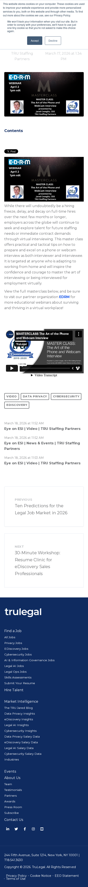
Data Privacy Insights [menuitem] (19, 713)
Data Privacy (35, 396)
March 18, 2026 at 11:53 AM (24, 458)
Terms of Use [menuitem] (16, 878)
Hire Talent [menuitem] (13, 690)
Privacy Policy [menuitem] (16, 875)
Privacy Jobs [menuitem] (13, 643)
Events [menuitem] (10, 771)
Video (11, 396)
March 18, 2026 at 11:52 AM (24, 423)
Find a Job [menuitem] (13, 631)
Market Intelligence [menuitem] (21, 701)
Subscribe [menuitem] (11, 813)
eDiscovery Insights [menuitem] (18, 719)
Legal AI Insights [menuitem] (16, 725)
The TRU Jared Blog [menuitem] (18, 707)
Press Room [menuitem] (13, 807)
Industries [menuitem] (11, 759)
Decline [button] (52, 40)
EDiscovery (16, 405)
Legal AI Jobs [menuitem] (14, 666)
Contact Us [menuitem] (13, 820)
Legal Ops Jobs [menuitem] (15, 671)
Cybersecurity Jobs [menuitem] (18, 654)
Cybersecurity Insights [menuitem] (20, 730)
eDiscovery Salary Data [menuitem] (21, 742)
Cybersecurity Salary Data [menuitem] (22, 753)
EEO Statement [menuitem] (67, 875)
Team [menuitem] (8, 784)
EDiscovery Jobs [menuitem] (16, 648)
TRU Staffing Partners (22, 56)
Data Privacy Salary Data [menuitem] (22, 736)
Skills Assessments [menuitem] (17, 677)
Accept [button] (35, 40)
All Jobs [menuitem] (9, 637)
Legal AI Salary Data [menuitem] (19, 748)
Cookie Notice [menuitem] (40, 875)
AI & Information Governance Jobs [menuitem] (29, 660)
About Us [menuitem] (12, 778)
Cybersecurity (66, 396)
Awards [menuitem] (9, 801)
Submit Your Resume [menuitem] (19, 683)
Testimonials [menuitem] (13, 790)
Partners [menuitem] (10, 795)
